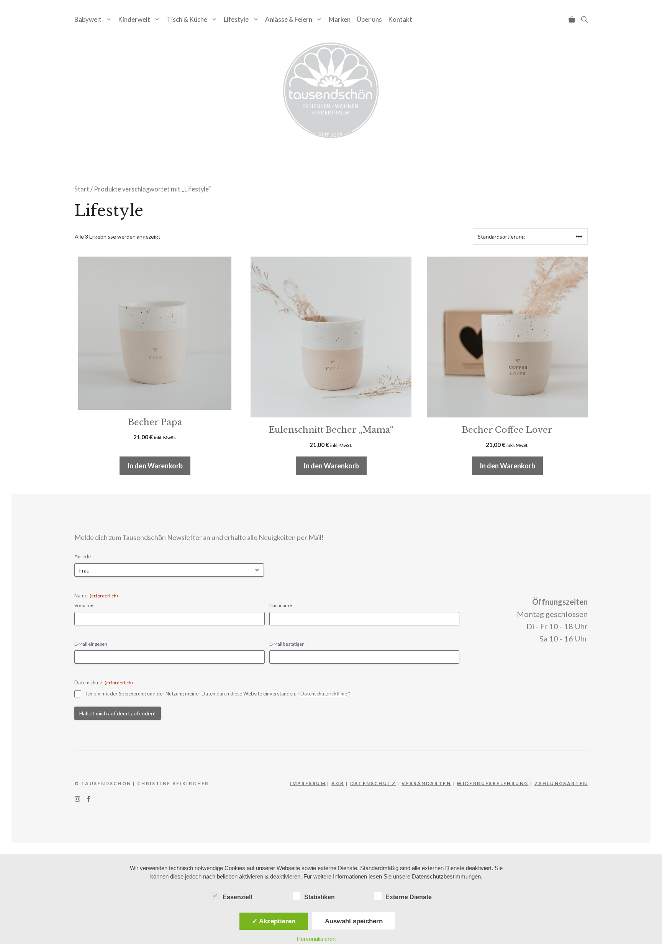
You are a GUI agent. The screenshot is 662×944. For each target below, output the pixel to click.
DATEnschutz (373, 783)
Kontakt (400, 19)
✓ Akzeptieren (273, 921)
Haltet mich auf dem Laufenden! (117, 713)
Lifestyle (236, 19)
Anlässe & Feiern (288, 19)
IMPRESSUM (308, 783)
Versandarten (426, 783)
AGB (337, 783)
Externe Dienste (408, 897)
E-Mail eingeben (90, 644)
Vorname (83, 605)
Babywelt (88, 19)
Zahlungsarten (561, 783)
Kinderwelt (134, 19)
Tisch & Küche (187, 19)
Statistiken (319, 897)
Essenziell (237, 897)
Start (81, 189)
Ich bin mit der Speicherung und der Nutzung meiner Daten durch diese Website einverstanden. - (218, 693)
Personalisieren (316, 939)
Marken (340, 19)
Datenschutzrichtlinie (323, 693)
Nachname (280, 605)
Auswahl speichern (354, 921)
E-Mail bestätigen (287, 644)
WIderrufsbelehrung (492, 783)
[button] (584, 19)
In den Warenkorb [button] (155, 465)
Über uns (369, 19)
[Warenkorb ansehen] (571, 19)
